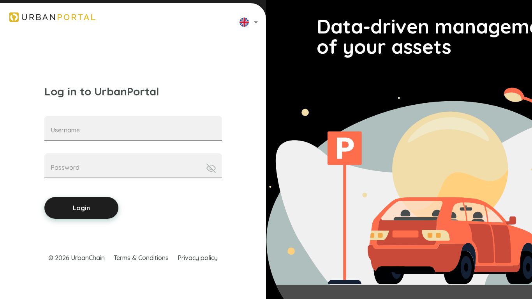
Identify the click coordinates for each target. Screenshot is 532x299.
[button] (256, 22)
